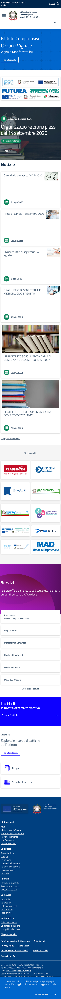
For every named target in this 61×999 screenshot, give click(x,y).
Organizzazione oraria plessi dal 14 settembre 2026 (28, 129)
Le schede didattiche (10, 925)
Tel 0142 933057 (8, 967)
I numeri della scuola (10, 863)
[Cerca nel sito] (55, 24)
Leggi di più (8, 150)
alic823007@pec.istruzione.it (18, 970)
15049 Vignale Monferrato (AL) (30, 964)
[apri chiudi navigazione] (4, 15)
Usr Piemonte (7, 840)
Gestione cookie (40, 950)
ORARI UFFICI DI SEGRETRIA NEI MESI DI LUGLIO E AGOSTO (22, 292)
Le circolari (6, 902)
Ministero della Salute (11, 830)
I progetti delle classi (10, 929)
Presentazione (7, 853)
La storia (5, 873)
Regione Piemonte (9, 836)
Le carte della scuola (10, 866)
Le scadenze (6, 909)
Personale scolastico (10, 886)
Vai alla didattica (11, 752)
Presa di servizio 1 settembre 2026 (24, 213)
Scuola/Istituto (10, 715)
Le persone (6, 860)
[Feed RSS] (13, 956)
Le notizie (5, 899)
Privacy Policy (7, 945)
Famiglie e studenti (10, 883)
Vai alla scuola (10, 59)
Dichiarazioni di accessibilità (14, 950)
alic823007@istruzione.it (32, 967)
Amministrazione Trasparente (15, 941)
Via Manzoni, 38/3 (8, 964)
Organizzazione (8, 870)
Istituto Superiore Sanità (12, 833)
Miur (3, 826)
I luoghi (4, 856)
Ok (55, 994)
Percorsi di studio (9, 889)
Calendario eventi (9, 906)
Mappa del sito (9, 934)
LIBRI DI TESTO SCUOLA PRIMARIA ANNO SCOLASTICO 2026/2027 (28, 413)
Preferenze (42, 994)
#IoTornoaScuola (8, 843)
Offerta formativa (9, 922)
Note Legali (23, 945)
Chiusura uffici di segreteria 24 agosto (21, 253)
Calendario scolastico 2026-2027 (23, 175)
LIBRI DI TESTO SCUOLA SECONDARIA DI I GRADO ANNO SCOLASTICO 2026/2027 (28, 358)
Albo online (6, 912)
